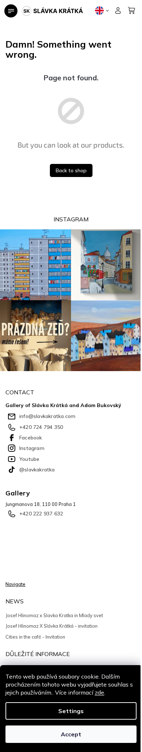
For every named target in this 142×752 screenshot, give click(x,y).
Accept (71, 734)
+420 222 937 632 (41, 513)
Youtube (29, 459)
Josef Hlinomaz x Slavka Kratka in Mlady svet (54, 615)
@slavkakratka (37, 469)
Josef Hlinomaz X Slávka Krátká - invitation (51, 626)
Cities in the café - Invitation (35, 637)
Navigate (15, 584)
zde (99, 692)
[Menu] (10, 10)
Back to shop (71, 170)
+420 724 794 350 (41, 427)
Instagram (31, 448)
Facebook (30, 437)
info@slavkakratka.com (47, 416)
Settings (71, 711)
